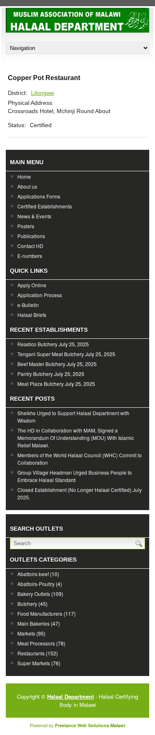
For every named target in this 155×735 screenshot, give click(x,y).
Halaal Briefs (31, 314)
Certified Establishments (44, 206)
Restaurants (31, 653)
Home (24, 176)
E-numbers (29, 255)
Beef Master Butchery (41, 363)
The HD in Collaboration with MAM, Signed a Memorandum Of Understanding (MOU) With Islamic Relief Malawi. (75, 438)
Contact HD (30, 245)
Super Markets (33, 662)
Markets (26, 633)
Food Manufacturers (39, 613)
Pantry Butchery (35, 373)
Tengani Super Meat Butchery (50, 353)
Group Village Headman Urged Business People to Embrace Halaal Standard (74, 476)
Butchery (27, 603)
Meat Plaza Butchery (40, 383)
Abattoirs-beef (33, 573)
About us (27, 186)
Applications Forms (38, 196)
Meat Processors (36, 643)
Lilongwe (42, 93)
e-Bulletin (28, 304)
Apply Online (31, 284)
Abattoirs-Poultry (36, 583)
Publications (31, 235)
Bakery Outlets (33, 593)
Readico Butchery (37, 343)
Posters (25, 225)
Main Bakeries (33, 623)
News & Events (34, 216)
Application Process (39, 294)
